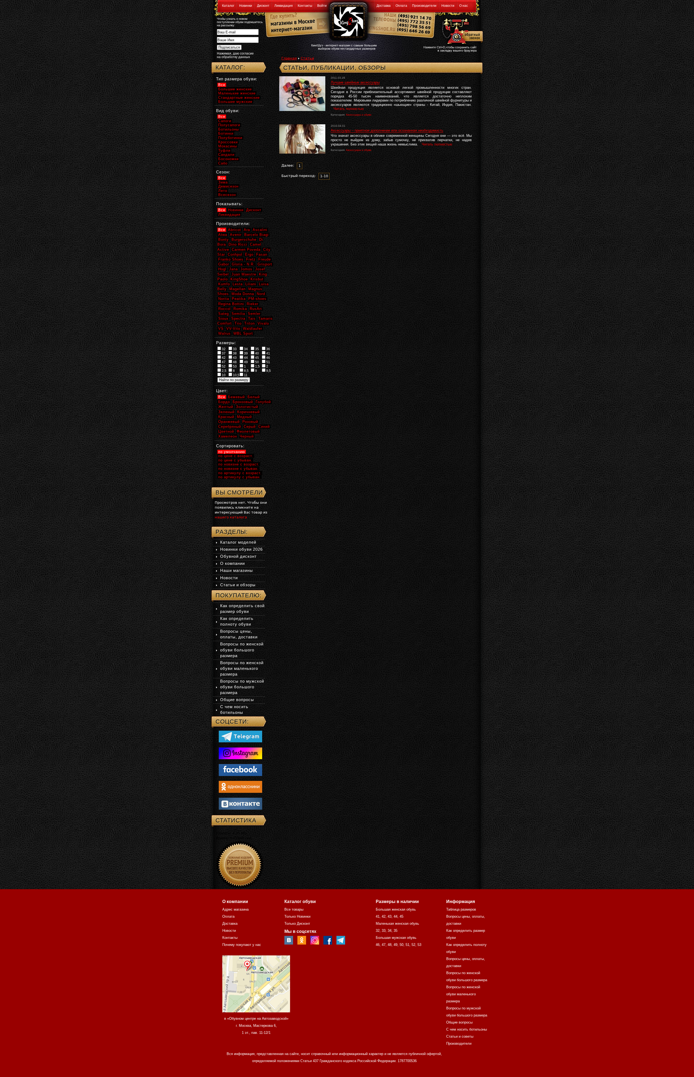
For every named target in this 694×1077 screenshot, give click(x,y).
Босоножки (228, 159)
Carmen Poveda (246, 250)
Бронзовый (243, 402)
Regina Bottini (231, 304)
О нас (463, 6)
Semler (254, 314)
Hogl (222, 269)
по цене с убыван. (235, 460)
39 (245, 353)
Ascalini (260, 230)
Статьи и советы (459, 1036)
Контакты (305, 6)
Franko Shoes (230, 259)
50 (256, 362)
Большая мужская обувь (396, 938)
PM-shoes (257, 299)
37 (223, 353)
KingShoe (239, 279)
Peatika (239, 299)
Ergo (249, 254)
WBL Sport (243, 333)
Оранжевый (229, 422)
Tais (252, 318)
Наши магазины (236, 570)
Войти (322, 6)
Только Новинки (297, 916)
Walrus (224, 333)
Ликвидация (283, 6)
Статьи (307, 58)
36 (267, 349)
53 (234, 366)
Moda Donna (243, 294)
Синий (264, 427)
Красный (226, 417)
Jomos (246, 269)
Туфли (224, 150)
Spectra (238, 318)
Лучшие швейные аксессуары (355, 82)
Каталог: (230, 67)
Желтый (225, 407)
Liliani (250, 284)
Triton (249, 323)
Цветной (226, 431)
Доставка (384, 6)
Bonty (223, 239)
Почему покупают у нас (241, 945)
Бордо (224, 402)
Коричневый (248, 412)
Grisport (265, 264)
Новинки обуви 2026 (241, 549)
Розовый (250, 422)
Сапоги (224, 121)
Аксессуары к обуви (358, 114)
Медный (244, 417)
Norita (223, 299)
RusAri (256, 309)
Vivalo (263, 323)
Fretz (251, 259)
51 (267, 362)
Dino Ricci (238, 244)
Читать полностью (348, 109)
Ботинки (225, 133)
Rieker (252, 304)
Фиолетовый (248, 431)
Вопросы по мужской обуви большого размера (242, 687)
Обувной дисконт (238, 556)
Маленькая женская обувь (397, 923)
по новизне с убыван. (238, 469)
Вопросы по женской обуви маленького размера (242, 668)
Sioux (223, 318)
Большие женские (235, 89)
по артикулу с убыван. (239, 477)
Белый (254, 397)
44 (245, 358)
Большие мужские (235, 102)
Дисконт (263, 6)
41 (267, 353)
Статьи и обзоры (238, 584)
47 (223, 362)
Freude (264, 259)
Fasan (261, 254)
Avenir (236, 235)
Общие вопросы (237, 699)
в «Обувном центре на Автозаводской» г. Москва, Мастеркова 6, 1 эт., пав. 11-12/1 (256, 1025)
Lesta (238, 284)
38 (234, 353)
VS (221, 329)
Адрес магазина (235, 909)
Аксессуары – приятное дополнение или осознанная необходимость (387, 130)
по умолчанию (231, 452)
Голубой (263, 402)
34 (245, 349)
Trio (238, 323)
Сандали (226, 155)
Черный (247, 436)
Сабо (222, 163)
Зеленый (226, 412)
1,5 (257, 366)
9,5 (268, 371)
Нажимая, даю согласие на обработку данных (235, 55)
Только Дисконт (297, 923)
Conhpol (235, 254)
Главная (289, 58)
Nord (261, 294)
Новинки (245, 6)
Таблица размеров (461, 909)
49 (245, 362)
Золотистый (247, 407)
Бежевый (236, 397)
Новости (447, 6)
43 (234, 358)
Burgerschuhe (244, 239)
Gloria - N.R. (243, 264)
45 (256, 358)
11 (245, 375)
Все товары (293, 909)
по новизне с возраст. (238, 464)
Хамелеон (227, 436)
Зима (223, 182)
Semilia (238, 314)
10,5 (235, 375)
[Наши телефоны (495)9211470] (414, 25)
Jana (233, 269)
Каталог (228, 6)
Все (221, 85)
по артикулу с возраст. (240, 473)
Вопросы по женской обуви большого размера (242, 650)
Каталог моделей (238, 542)
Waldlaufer (252, 329)
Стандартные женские (239, 98)
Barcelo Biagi (256, 235)
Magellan (237, 289)
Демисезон (228, 186)
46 (267, 358)
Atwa (222, 235)
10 (223, 375)
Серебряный (229, 427)
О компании (232, 563)
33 (234, 349)
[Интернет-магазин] (290, 30)
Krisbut (257, 279)
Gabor (223, 264)
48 (234, 362)
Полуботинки (230, 138)
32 (223, 349)
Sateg (223, 314)
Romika (240, 309)
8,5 (246, 371)
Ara (247, 230)
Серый (250, 427)
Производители (424, 6)
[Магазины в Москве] (290, 21)
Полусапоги (229, 125)
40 (256, 353)
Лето (222, 191)
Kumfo (224, 284)
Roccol (224, 309)
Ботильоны (228, 129)
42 (223, 358)
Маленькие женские (237, 93)
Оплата (401, 6)
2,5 (223, 371)
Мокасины (227, 146)
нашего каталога (231, 517)
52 (223, 366)
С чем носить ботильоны (466, 1029)
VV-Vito (233, 329)
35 (256, 349)
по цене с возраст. (235, 456)
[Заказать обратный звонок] (461, 30)
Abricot (234, 230)
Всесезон (227, 195)
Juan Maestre (244, 274)
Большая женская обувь (396, 909)
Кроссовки (228, 142)
